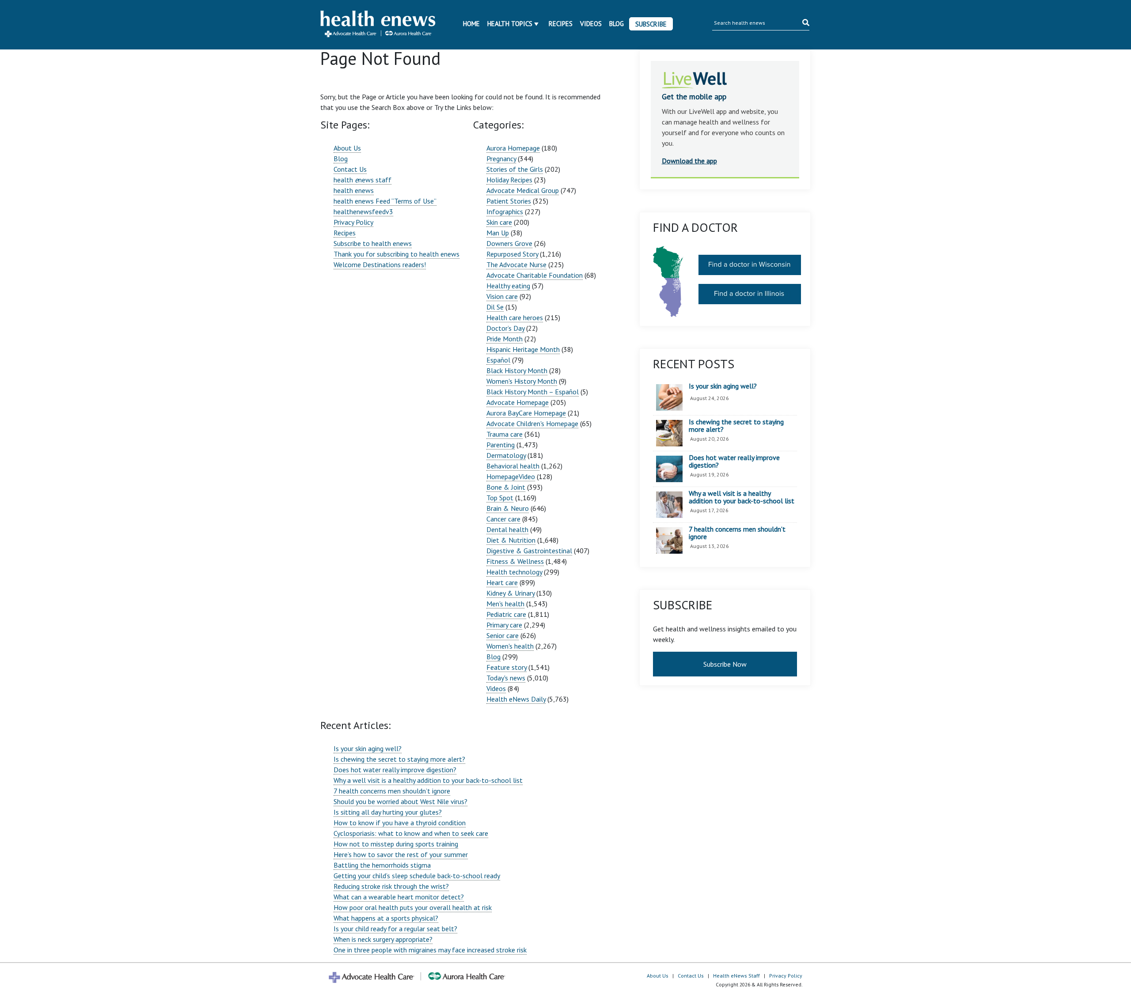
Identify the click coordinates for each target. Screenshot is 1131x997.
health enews (354, 190)
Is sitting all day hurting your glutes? (388, 812)
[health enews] (378, 25)
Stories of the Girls (514, 169)
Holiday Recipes (509, 179)
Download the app (689, 160)
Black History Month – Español (532, 391)
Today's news (505, 677)
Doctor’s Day (505, 328)
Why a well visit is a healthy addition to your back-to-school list (428, 780)
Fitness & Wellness (515, 561)
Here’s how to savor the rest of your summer (401, 854)
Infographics (504, 211)
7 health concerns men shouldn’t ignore (392, 790)
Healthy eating (508, 285)
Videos (591, 23)
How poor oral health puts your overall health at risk (413, 907)
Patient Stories (508, 200)
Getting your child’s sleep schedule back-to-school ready (417, 875)
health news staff (362, 179)
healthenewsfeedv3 (363, 211)
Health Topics (509, 23)
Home (471, 23)
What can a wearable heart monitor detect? (399, 896)
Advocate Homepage (517, 402)
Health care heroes (514, 317)
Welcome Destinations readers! (380, 264)
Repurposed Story (512, 253)
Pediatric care (506, 614)
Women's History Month (521, 381)
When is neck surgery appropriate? (383, 939)
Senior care (502, 635)
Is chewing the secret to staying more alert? (399, 759)
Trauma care (504, 434)
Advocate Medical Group (522, 190)
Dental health (507, 529)
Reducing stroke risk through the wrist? (391, 886)
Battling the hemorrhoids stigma (382, 865)
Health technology (514, 571)
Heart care (502, 582)
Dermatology (506, 455)
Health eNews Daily (516, 699)
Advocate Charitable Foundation (534, 275)
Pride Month (504, 338)
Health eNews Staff (736, 975)
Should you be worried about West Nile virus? (400, 801)
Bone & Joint (505, 487)
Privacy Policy (353, 222)
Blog (616, 23)
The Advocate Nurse (516, 264)
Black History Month (516, 370)
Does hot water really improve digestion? (395, 769)
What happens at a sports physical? (386, 918)
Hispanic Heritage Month (523, 349)
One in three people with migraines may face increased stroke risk (430, 949)
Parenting (500, 444)
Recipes (561, 23)
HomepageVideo (510, 476)
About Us (347, 148)
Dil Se (495, 306)
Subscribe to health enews (373, 243)
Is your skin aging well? (368, 748)
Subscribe (651, 24)
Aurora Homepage (513, 148)
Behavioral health (512, 465)
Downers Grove (509, 243)
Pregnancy (501, 158)
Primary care (504, 624)
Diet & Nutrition (510, 540)
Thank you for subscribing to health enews (396, 253)
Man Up (497, 232)
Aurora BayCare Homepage (526, 412)
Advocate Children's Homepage (532, 423)
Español (498, 359)
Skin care (499, 222)
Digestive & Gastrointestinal (529, 550)
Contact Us (350, 169)
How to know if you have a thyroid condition (400, 822)
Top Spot (499, 497)
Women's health (510, 646)
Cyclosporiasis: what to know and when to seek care (411, 833)
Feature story (506, 667)
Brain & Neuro (507, 508)
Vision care (502, 296)
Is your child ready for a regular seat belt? (395, 928)
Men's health (505, 603)
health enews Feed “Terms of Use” (385, 200)
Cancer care (503, 518)
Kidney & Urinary (510, 593)
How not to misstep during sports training (396, 843)
